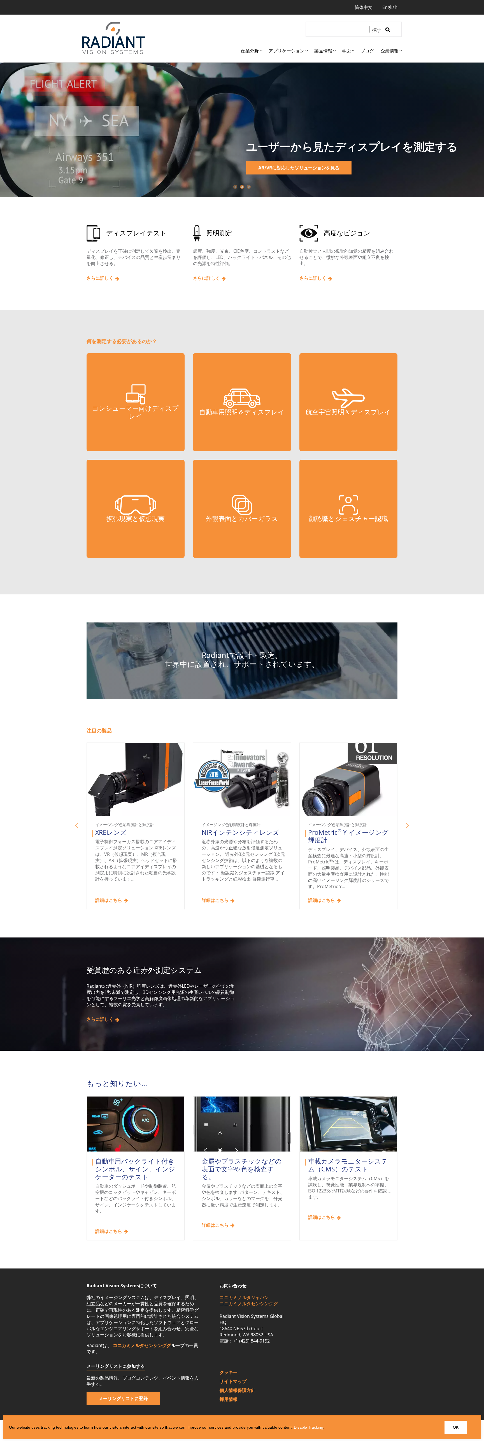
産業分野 (250, 51)
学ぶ (346, 51)
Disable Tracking (308, 1427)
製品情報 (323, 51)
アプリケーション (286, 51)
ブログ (367, 51)
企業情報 (390, 51)
